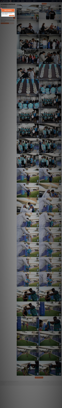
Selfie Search (8, 10)
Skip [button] (10, 15)
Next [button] (13, 15)
